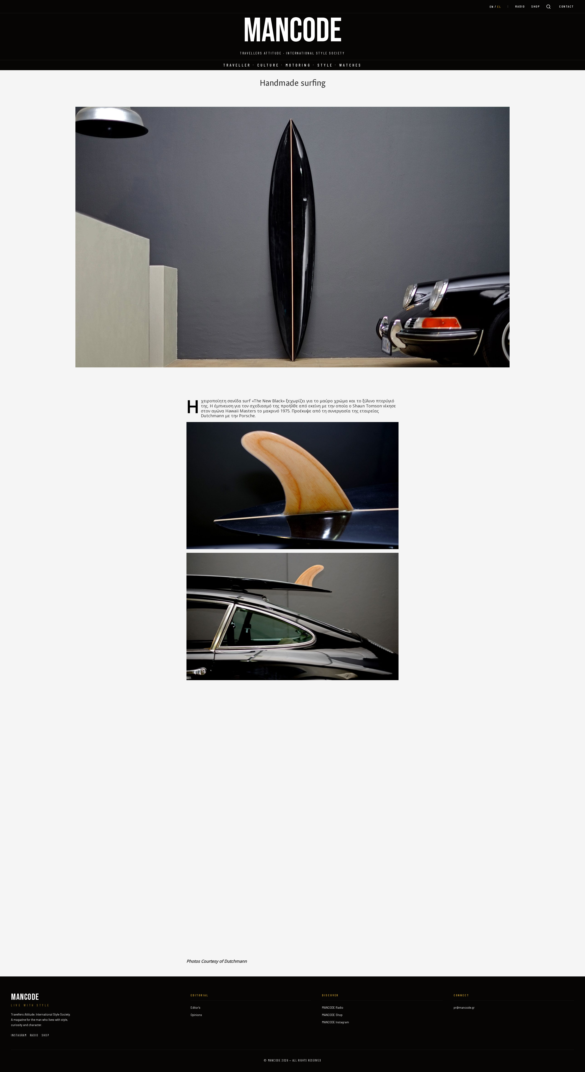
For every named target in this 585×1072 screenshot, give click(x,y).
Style (325, 65)
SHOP (535, 6)
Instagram (19, 1035)
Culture (268, 65)
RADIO (520, 6)
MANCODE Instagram (335, 1022)
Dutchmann (235, 961)
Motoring (298, 65)
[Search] (548, 7)
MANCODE (292, 31)
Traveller (237, 65)
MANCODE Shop (332, 1015)
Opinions (196, 1015)
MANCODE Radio (332, 1007)
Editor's (195, 1007)
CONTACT (566, 6)
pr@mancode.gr (464, 1007)
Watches (350, 65)
